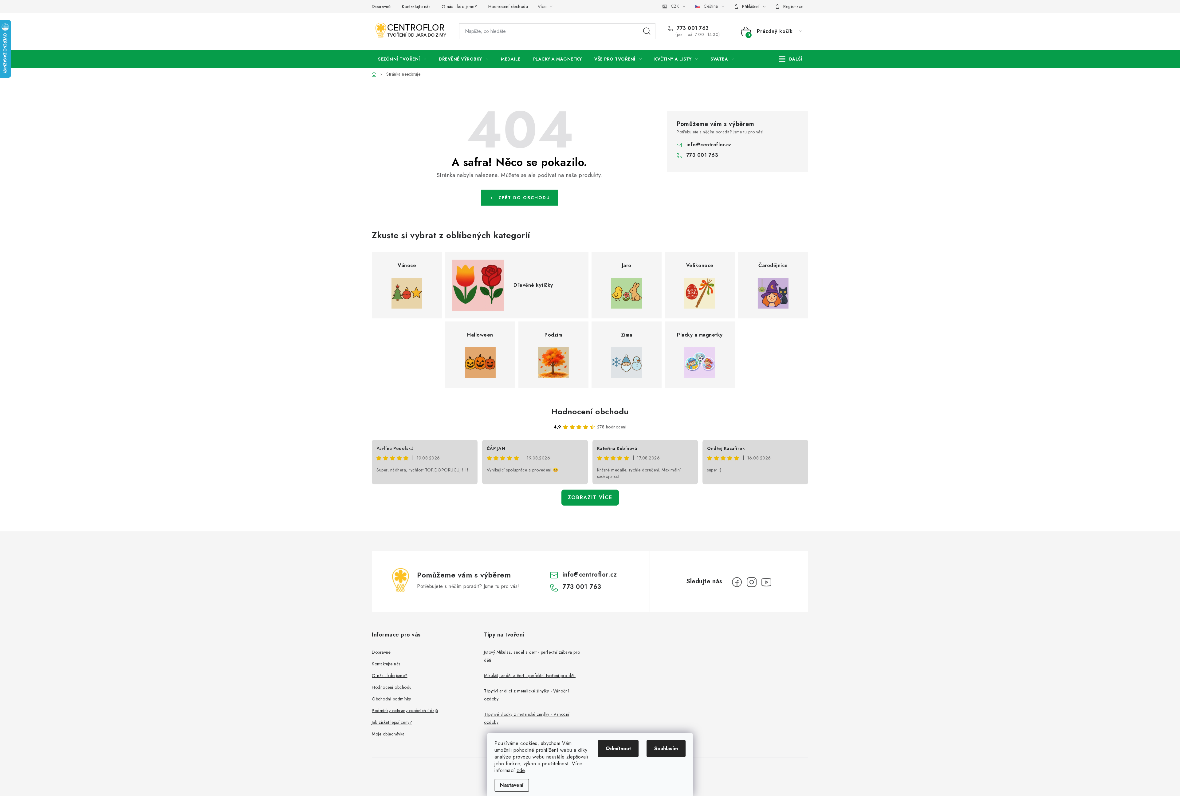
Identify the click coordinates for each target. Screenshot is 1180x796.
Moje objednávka (388, 734)
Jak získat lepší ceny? (392, 722)
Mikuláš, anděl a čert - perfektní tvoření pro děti (530, 675)
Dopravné (381, 6)
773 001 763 (692, 28)
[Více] (790, 59)
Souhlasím (666, 748)
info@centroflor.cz (708, 144)
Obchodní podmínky (391, 699)
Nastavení (512, 785)
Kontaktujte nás (416, 6)
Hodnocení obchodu (508, 6)
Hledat (646, 31)
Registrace (793, 6)
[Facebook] (737, 582)
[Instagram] (752, 582)
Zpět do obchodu (524, 198)
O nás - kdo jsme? (459, 6)
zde (521, 770)
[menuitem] (402, 59)
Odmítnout (618, 748)
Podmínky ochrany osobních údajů (405, 710)
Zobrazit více (590, 497)
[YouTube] (766, 582)
